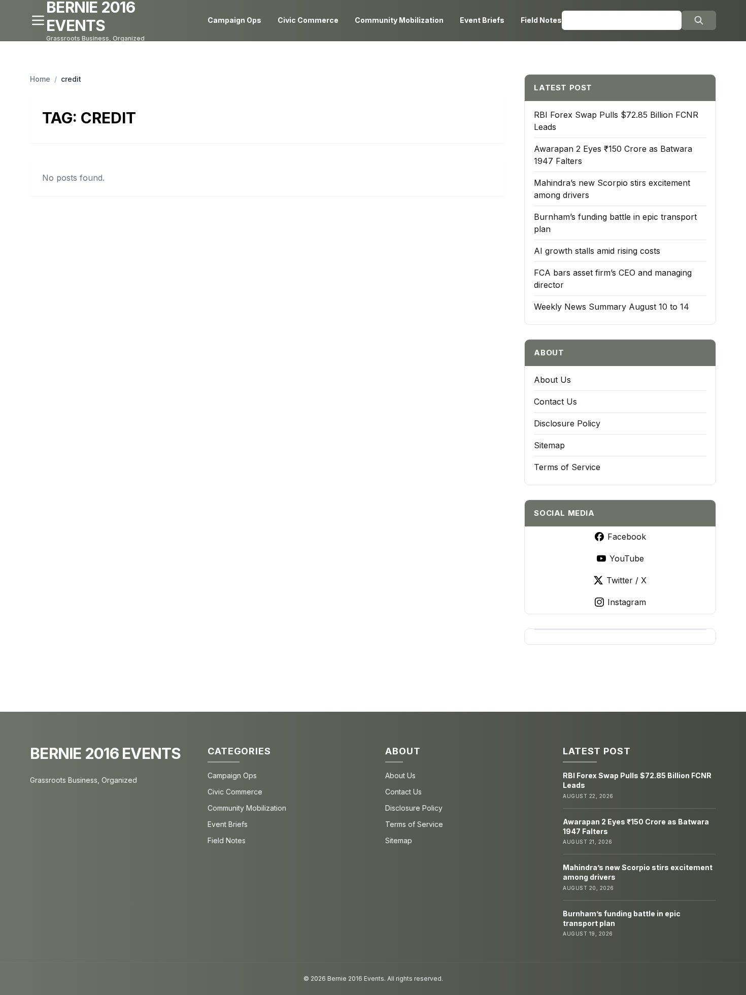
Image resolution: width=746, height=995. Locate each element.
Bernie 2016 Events (105, 753)
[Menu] (38, 20)
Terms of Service (567, 467)
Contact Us (555, 401)
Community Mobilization (399, 20)
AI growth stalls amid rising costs (597, 251)
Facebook (626, 537)
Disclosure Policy (567, 423)
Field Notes (541, 20)
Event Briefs (482, 20)
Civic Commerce (308, 20)
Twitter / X (626, 580)
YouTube (626, 558)
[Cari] (699, 20)
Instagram (626, 602)
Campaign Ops (234, 20)
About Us (552, 380)
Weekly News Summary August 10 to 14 (611, 307)
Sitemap (549, 445)
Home (40, 79)
